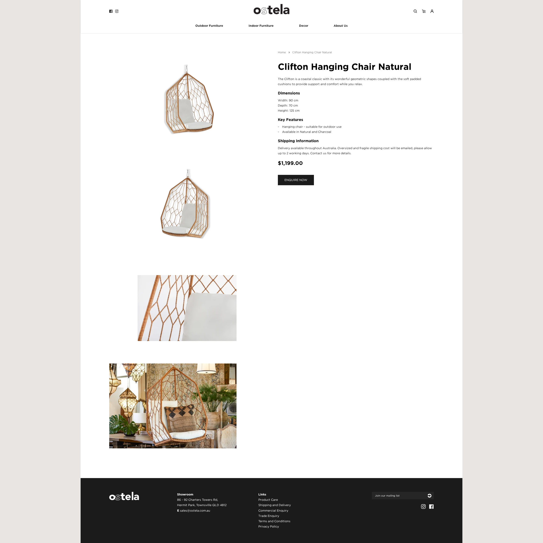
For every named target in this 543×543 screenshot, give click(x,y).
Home (282, 52)
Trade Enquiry (268, 516)
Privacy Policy (268, 526)
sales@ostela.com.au (195, 510)
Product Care (268, 499)
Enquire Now (295, 180)
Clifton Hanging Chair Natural (312, 52)
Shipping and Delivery (274, 505)
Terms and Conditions (274, 521)
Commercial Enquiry (273, 510)
